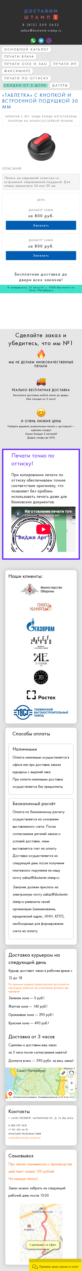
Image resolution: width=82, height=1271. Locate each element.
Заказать (41, 225)
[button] (55, 1265)
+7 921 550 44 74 (18, 1129)
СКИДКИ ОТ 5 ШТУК (25, 85)
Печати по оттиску (26, 78)
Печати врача (19, 56)
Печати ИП (65, 64)
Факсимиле (17, 71)
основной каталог (26, 49)
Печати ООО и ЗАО (25, 64)
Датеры (60, 85)
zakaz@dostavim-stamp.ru (24, 1137)
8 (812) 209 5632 (17, 1125)
